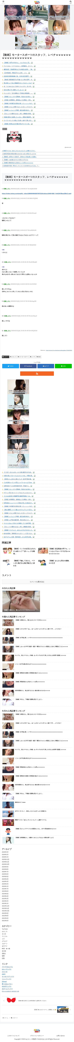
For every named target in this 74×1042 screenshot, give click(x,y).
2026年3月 (5, 852)
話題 (3, 958)
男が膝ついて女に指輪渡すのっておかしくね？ (18, 83)
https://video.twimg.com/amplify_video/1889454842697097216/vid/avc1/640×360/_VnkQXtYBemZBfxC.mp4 (36, 193)
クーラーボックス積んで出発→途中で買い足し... (18, 120)
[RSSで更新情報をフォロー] (37, 373)
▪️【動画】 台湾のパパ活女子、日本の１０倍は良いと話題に (19, 156)
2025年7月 (5, 871)
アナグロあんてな (7, 967)
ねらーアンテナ (6, 969)
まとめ (4, 934)
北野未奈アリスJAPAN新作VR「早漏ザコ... (17, 486)
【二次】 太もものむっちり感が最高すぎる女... (18, 472)
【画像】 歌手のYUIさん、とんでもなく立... (17, 62)
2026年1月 (5, 857)
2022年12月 (5, 906)
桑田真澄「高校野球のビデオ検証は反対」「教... (18, 69)
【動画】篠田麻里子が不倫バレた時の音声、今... (18, 79)
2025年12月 (5, 859)
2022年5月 (5, 920)
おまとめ (4, 971)
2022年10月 (5, 911)
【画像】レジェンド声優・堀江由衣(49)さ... (17, 110)
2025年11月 (5, 862)
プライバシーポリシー (37, 1035)
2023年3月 (5, 898)
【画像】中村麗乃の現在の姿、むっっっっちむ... (18, 103)
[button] (68, 501)
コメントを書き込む (37, 582)
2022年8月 (5, 915)
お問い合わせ (61, 1035)
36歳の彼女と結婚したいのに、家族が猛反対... (18, 117)
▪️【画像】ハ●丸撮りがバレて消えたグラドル (15, 159)
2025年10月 (5, 864)
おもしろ (4, 931)
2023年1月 (5, 903)
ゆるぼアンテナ (6, 986)
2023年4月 (5, 896)
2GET (3, 974)
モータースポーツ (24, 356)
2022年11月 (5, 908)
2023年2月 (5, 901)
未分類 (4, 951)
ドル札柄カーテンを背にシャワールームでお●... (18, 482)
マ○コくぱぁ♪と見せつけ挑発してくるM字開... (18, 523)
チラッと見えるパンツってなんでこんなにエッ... (18, 492)
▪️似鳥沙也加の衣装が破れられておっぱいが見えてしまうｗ (19, 153)
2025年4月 (5, 879)
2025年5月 (5, 876)
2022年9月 (5, 913)
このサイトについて (13, 1035)
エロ (3, 939)
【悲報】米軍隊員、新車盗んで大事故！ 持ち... (18, 100)
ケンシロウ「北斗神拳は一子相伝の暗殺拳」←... (18, 93)
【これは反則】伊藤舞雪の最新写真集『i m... (17, 496)
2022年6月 (5, 918)
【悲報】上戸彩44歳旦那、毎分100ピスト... (17, 520)
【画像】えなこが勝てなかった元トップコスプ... (18, 107)
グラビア (4, 941)
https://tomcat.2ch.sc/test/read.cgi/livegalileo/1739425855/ (59, 350)
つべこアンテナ (6, 979)
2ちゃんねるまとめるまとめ (10, 991)
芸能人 (4, 953)
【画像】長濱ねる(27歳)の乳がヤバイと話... (17, 124)
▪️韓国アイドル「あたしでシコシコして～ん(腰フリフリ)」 (19, 150)
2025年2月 (5, 884)
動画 (39, 356)
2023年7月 (5, 889)
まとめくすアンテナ (8, 976)
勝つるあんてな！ (7, 984)
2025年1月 (5, 886)
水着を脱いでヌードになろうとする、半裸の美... (18, 475)
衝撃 (3, 956)
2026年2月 (5, 854)
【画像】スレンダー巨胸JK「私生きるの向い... (18, 96)
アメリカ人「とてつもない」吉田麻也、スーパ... (18, 66)
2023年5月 (5, 893)
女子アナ (4, 946)
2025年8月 (5, 869)
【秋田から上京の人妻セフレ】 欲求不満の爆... (18, 479)
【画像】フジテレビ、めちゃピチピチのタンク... (18, 530)
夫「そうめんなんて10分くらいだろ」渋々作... (18, 86)
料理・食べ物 (6, 948)
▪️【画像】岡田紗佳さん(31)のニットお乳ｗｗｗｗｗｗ (17, 162)
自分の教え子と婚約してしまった (14, 90)
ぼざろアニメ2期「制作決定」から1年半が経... (18, 537)
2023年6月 (5, 891)
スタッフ (14, 356)
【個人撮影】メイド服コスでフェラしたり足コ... (18, 509)
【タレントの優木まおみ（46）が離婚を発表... (18, 113)
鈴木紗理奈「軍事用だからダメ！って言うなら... (18, 533)
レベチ (33, 356)
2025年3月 (5, 881)
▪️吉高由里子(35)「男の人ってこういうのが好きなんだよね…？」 (20, 165)
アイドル (4, 936)
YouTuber (5, 929)
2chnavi (4, 981)
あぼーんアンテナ (7, 989)
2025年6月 (5, 874)
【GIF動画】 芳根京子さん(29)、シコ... (16, 73)
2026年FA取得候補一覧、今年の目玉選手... (17, 76)
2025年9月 (5, 867)
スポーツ (6, 356)
